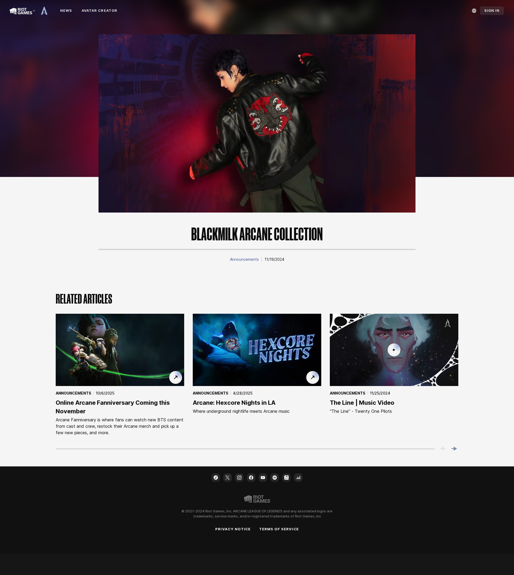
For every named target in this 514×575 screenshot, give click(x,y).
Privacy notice (233, 529)
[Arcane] (46, 11)
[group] (257, 375)
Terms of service (279, 529)
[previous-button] (443, 449)
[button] (244, 259)
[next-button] (454, 449)
